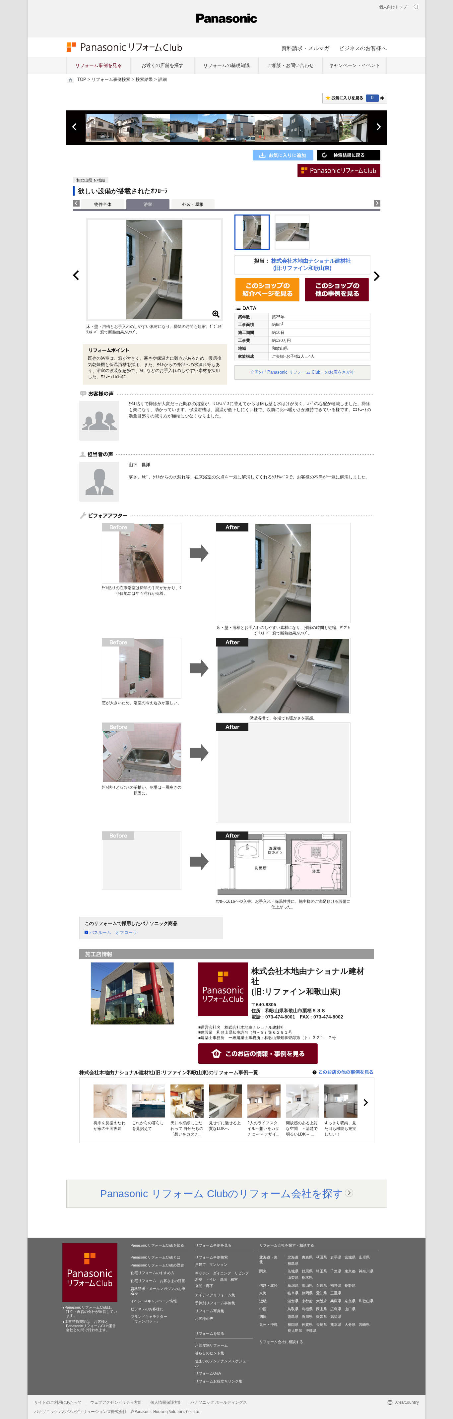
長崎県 (321, 1324)
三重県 (335, 1293)
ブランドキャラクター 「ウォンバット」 (149, 1319)
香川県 (307, 1317)
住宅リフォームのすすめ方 (152, 1273)
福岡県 (293, 1324)
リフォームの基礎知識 (226, 65)
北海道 (293, 1257)
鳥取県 (293, 1309)
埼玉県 (321, 1271)
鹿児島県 (295, 1330)
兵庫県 (335, 1301)
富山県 (307, 1285)
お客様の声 (204, 1319)
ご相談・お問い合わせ (290, 65)
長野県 (350, 1285)
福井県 (335, 1285)
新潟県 (293, 1285)
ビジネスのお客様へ (363, 48)
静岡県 (307, 1293)
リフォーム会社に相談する (281, 1342)
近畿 (263, 1301)
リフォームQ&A (208, 1373)
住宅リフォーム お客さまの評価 (158, 1281)
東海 (263, 1293)
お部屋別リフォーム (211, 1345)
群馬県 (307, 1271)
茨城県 (293, 1271)
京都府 (307, 1301)
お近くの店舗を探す (162, 65)
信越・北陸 (268, 1285)
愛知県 (321, 1293)
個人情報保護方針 (166, 1402)
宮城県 (350, 1257)
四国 (263, 1317)
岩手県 (335, 1257)
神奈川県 (366, 1271)
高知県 (335, 1317)
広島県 (335, 1309)
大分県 (350, 1324)
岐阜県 (293, 1293)
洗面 (223, 1279)
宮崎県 (364, 1324)
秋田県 (321, 1257)
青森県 (307, 1257)
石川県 (321, 1285)
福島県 (293, 1263)
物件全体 (102, 204)
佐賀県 (307, 1324)
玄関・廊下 (204, 1286)
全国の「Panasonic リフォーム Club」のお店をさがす (302, 372)
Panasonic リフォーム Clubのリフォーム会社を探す (221, 1193)
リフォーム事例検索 (111, 79)
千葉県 (335, 1271)
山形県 (364, 1257)
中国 (263, 1309)
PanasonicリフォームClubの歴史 (157, 1265)
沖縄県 (310, 1330)
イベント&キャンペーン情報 (154, 1301)
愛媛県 (321, 1317)
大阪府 (321, 1301)
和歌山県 (366, 1301)
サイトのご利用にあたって (58, 1402)
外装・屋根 (193, 204)
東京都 (350, 1271)
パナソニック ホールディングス (218, 1402)
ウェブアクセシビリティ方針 (116, 1402)
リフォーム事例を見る (98, 65)
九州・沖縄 (268, 1324)
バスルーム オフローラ (113, 932)
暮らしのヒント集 (209, 1353)
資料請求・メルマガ (305, 48)
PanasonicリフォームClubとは (155, 1257)
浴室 (198, 1279)
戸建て (200, 1264)
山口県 (350, 1309)
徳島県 (293, 1317)
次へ (378, 127)
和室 (234, 1279)
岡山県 (321, 1309)
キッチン (202, 1273)
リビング (241, 1273)
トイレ (211, 1279)
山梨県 (293, 1277)
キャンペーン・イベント (354, 65)
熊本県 (335, 1324)
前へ (75, 127)
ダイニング (222, 1273)
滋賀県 (293, 1301)
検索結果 (144, 79)
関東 (263, 1271)
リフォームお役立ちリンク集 (218, 1381)
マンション (218, 1264)
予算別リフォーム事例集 (215, 1303)
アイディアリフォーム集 (215, 1295)
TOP (81, 79)
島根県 (307, 1309)
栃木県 (307, 1277)
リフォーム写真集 (209, 1311)
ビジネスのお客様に (147, 1309)
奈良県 (350, 1301)
